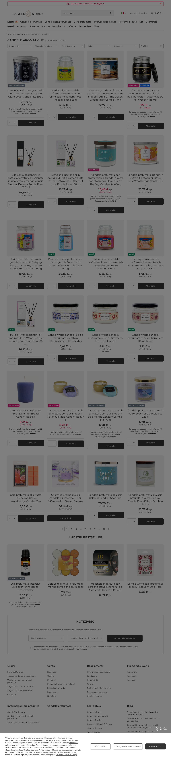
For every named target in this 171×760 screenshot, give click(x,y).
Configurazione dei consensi (128, 746)
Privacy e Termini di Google (66, 755)
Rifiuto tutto (100, 746)
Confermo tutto (155, 746)
